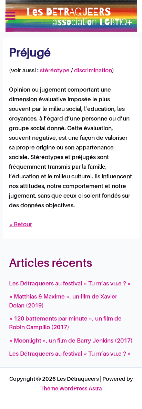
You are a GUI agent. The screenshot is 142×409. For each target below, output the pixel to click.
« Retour (20, 225)
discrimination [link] (93, 71)
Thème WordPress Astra (71, 389)
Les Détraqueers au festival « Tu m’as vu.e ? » (70, 284)
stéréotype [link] (55, 71)
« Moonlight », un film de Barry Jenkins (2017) (71, 341)
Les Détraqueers (101, 15)
